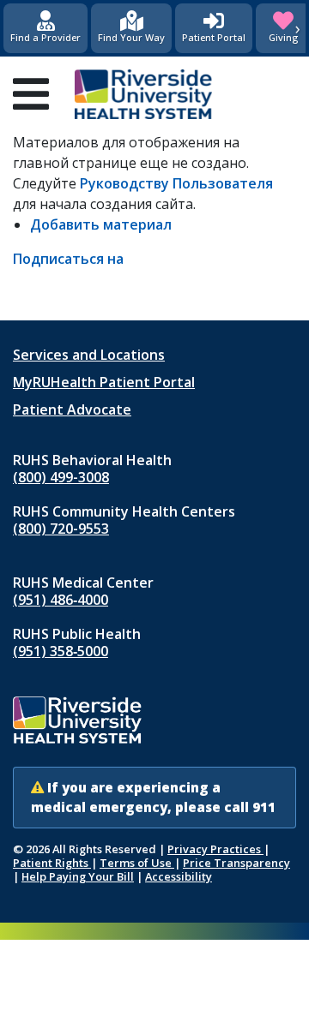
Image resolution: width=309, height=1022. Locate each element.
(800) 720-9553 (61, 528)
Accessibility (178, 876)
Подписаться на (68, 258)
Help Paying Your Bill (77, 876)
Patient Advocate (72, 409)
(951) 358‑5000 (60, 651)
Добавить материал (101, 224)
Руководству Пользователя (176, 183)
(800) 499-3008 (61, 477)
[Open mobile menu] (31, 94)
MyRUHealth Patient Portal (104, 382)
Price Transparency (236, 862)
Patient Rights (52, 862)
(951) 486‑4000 (60, 599)
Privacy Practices (215, 849)
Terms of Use (137, 862)
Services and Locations (89, 354)
